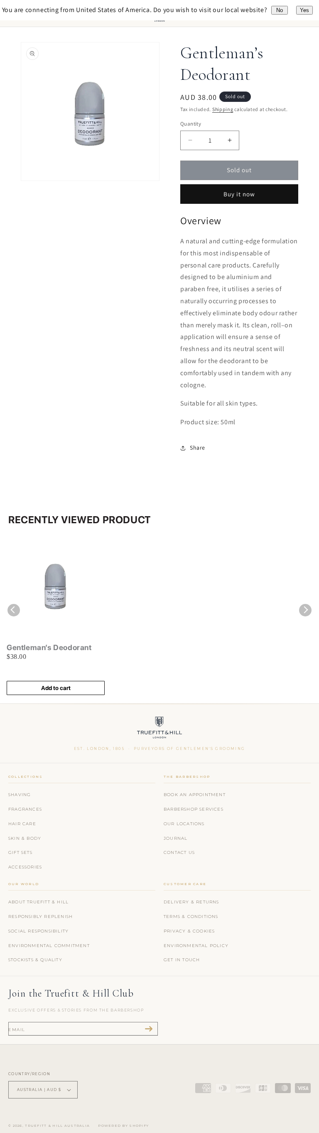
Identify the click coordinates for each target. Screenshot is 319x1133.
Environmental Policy (196, 945)
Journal (175, 838)
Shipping (222, 109)
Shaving (19, 794)
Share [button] (197, 447)
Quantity (190, 123)
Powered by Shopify (123, 1125)
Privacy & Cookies (189, 931)
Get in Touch (182, 959)
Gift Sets (20, 852)
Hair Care (22, 823)
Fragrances (25, 809)
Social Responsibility (38, 931)
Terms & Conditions (191, 916)
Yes (304, 10)
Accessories (25, 867)
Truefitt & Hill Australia (57, 1125)
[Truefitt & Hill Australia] (159, 729)
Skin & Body (24, 838)
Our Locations (184, 823)
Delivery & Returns (191, 902)
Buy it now (239, 194)
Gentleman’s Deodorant (49, 647)
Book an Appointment (195, 794)
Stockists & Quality (35, 959)
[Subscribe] (149, 1029)
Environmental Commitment (49, 945)
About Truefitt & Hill (38, 902)
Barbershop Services (193, 809)
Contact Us (179, 852)
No (279, 10)
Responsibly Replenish (40, 916)
